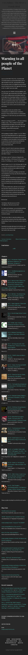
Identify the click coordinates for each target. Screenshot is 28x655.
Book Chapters (16, 639)
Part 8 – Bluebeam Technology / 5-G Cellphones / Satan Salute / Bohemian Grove (14, 598)
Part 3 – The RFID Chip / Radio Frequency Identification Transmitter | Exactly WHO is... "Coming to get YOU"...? (14, 604)
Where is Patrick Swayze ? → (22, 239)
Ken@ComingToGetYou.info (8, 629)
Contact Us (14, 644)
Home (8, 639)
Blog (20, 641)
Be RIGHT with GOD (10, 643)
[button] (14, 33)
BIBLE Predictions (11, 641)
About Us (20, 643)
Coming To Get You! (7, 74)
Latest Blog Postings (9, 234)
